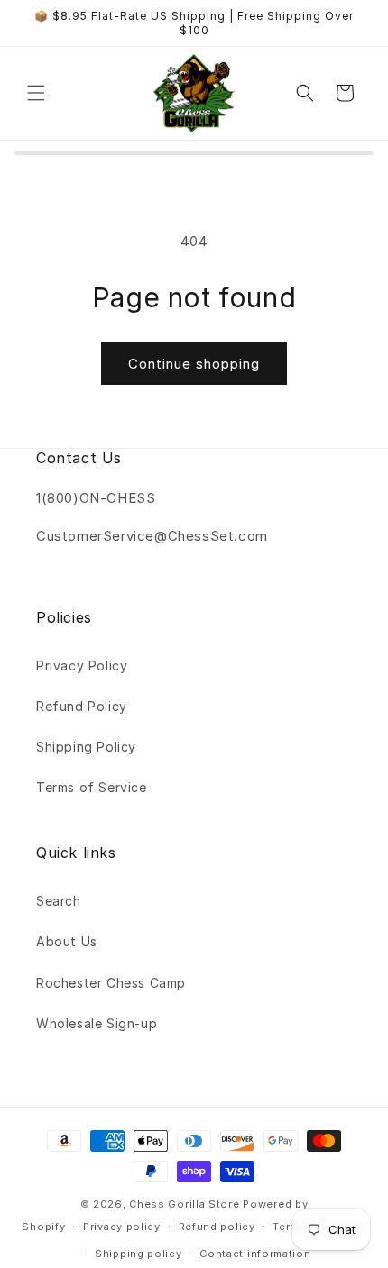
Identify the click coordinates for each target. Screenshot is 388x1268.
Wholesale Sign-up (96, 1023)
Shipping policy (138, 1253)
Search (58, 900)
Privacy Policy (81, 665)
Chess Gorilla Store (184, 1204)
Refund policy (217, 1226)
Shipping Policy (86, 746)
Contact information (254, 1253)
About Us (66, 941)
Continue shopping (194, 363)
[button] (36, 93)
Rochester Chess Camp (111, 982)
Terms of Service (91, 787)
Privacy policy (122, 1226)
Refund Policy (81, 706)
